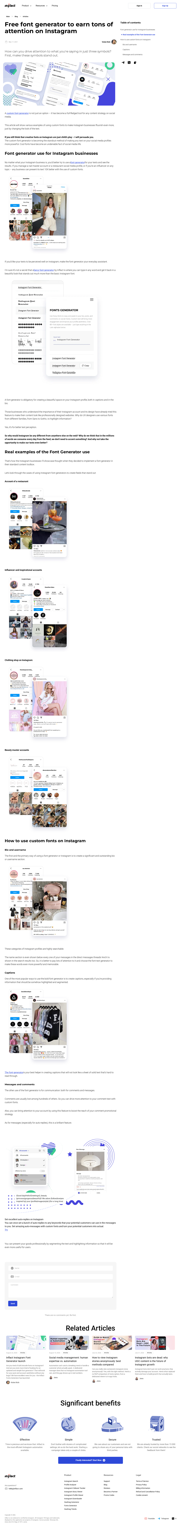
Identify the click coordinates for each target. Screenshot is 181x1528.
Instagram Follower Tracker (74, 1488)
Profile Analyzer (70, 1485)
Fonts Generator (70, 1506)
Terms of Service (142, 1481)
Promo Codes (109, 1495)
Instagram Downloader (73, 1499)
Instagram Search (71, 1481)
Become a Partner (111, 1492)
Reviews (107, 1488)
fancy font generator (44, 270)
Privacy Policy (141, 1485)
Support (107, 1481)
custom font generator (18, 113)
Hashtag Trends (70, 1509)
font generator (78, 162)
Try (6, 1229)
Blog (105, 1485)
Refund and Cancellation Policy (148, 1492)
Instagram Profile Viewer (73, 1495)
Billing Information (143, 1488)
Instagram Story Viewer (73, 1492)
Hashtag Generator (71, 1502)
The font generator (14, 1072)
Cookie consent (142, 1495)
